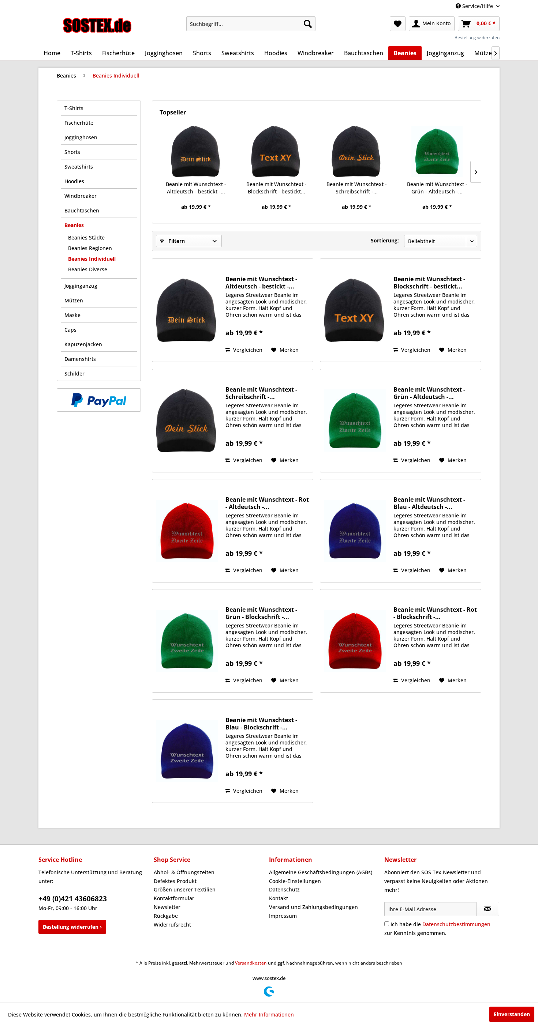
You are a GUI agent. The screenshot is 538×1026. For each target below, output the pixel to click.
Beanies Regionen (90, 248)
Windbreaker (80, 195)
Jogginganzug (80, 285)
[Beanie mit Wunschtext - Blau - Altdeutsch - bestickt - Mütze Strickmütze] (355, 531)
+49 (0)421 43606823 (72, 899)
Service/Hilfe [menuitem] (477, 6)
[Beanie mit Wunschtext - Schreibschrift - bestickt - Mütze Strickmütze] (357, 151)
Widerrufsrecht (172, 924)
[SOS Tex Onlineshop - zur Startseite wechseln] (97, 25)
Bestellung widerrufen (477, 37)
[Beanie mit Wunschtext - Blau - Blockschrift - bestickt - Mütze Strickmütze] (187, 751)
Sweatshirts (78, 166)
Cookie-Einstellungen (295, 881)
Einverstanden (512, 1014)
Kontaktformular (174, 898)
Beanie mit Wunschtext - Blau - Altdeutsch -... (429, 503)
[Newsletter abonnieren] (487, 909)
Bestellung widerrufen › (72, 926)
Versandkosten (251, 963)
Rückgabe (166, 915)
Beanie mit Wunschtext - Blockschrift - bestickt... (276, 188)
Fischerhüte (78, 122)
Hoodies (74, 181)
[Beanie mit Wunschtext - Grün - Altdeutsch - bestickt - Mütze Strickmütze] (437, 151)
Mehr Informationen (269, 1014)
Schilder (74, 373)
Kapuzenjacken (83, 344)
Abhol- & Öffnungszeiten (184, 872)
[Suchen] (307, 23)
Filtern (176, 240)
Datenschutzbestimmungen (456, 924)
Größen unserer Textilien (185, 889)
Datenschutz (284, 889)
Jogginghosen (80, 137)
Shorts (72, 151)
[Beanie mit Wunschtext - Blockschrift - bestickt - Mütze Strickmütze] (276, 151)
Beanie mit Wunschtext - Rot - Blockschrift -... (435, 613)
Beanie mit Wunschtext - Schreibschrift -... (356, 188)
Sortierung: (385, 240)
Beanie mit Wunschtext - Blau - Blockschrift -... (261, 723)
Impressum (283, 915)
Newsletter (167, 907)
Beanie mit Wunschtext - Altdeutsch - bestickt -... (196, 188)
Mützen (73, 300)
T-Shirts (73, 108)
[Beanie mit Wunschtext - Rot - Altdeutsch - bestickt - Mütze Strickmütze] (187, 531)
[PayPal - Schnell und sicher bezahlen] (98, 400)
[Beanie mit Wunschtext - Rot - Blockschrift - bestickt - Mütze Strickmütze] (355, 641)
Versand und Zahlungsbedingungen (313, 907)
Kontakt (278, 898)
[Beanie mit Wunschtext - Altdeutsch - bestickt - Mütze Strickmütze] (196, 151)
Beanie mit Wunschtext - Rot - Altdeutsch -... (267, 503)
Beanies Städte (86, 237)
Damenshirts (80, 358)
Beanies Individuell (92, 258)
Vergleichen (247, 349)
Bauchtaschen (81, 210)
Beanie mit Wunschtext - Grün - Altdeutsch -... (437, 188)
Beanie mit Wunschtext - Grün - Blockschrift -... (261, 613)
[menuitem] (250, 23)
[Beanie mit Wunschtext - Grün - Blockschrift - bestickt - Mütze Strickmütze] (187, 641)
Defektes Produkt (175, 881)
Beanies (74, 225)
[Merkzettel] (398, 23)
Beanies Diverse (87, 269)
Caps (70, 329)
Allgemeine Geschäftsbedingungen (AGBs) (320, 872)
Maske (72, 315)
